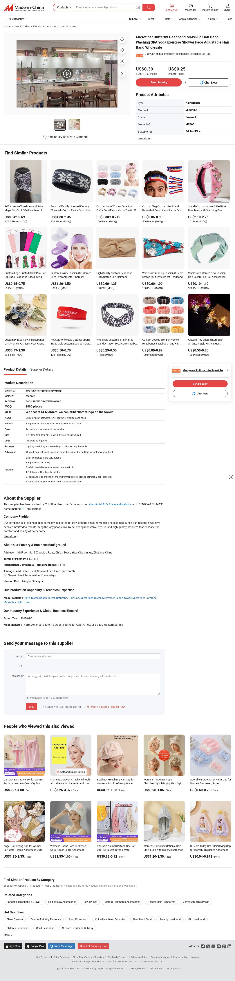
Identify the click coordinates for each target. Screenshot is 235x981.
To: (22, 666)
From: (20, 656)
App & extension (188, 19)
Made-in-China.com (101, 961)
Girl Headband (196, 919)
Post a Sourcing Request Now (106, 706)
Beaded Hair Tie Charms (161, 902)
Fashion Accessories (45, 26)
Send (31, 706)
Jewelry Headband (170, 919)
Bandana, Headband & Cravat (24, 902)
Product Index (180, 957)
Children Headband (17, 928)
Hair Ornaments (70, 26)
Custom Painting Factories (45, 919)
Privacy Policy (174, 968)
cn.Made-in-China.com (152, 961)
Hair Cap (73, 598)
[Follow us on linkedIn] (229, 946)
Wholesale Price (139, 957)
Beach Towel (47, 598)
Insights (195, 957)
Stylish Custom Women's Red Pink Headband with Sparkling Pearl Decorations (207, 209)
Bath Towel (31, 598)
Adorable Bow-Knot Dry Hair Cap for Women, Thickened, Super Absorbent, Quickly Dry (210, 783)
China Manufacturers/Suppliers (88, 957)
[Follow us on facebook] (203, 946)
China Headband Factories (110, 919)
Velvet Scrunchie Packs (196, 902)
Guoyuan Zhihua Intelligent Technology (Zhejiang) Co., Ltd (177, 53)
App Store (13, 946)
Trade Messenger (61, 946)
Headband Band (142, 919)
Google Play (35, 946)
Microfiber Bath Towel (17, 602)
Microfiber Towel (90, 598)
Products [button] (62, 7)
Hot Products (43, 957)
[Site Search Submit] (148, 7)
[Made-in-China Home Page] (24, 7)
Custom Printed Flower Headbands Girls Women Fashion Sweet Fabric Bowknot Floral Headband (24, 342)
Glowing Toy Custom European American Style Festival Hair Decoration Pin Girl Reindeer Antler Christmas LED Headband (207, 342)
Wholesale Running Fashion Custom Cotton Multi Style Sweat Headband (162, 275)
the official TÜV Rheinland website (110, 504)
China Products (61, 957)
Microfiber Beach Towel (116, 598)
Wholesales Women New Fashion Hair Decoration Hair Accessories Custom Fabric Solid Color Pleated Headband (207, 275)
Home (7, 26)
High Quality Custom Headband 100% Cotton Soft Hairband (114, 275)
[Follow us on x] (208, 946)
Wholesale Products (117, 957)
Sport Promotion (77, 919)
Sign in (227, 9)
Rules (229, 19)
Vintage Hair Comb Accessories (122, 902)
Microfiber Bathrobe (144, 598)
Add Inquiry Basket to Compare (68, 137)
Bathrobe (61, 598)
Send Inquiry (159, 82)
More (7, 935)
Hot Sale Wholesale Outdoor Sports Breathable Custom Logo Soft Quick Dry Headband (70, 342)
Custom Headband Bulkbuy (77, 928)
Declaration (156, 968)
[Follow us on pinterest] (224, 946)
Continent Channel (160, 957)
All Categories (16, 19)
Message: (18, 676)
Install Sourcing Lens (95, 946)
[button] (138, 7)
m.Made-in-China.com (126, 961)
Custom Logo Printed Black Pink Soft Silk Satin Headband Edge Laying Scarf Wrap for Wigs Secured (25, 275)
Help (167, 19)
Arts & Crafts (22, 26)
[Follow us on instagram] (213, 946)
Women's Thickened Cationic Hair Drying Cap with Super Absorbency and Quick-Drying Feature (163, 849)
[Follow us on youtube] (219, 946)
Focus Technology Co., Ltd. (91, 968)
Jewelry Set (90, 902)
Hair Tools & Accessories (62, 902)
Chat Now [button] (210, 82)
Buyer (150, 19)
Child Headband (45, 928)
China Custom (15, 919)
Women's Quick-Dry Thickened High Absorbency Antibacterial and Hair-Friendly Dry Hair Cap (70, 783)
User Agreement (137, 968)
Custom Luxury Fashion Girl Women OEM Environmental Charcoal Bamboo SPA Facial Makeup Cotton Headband (70, 275)
